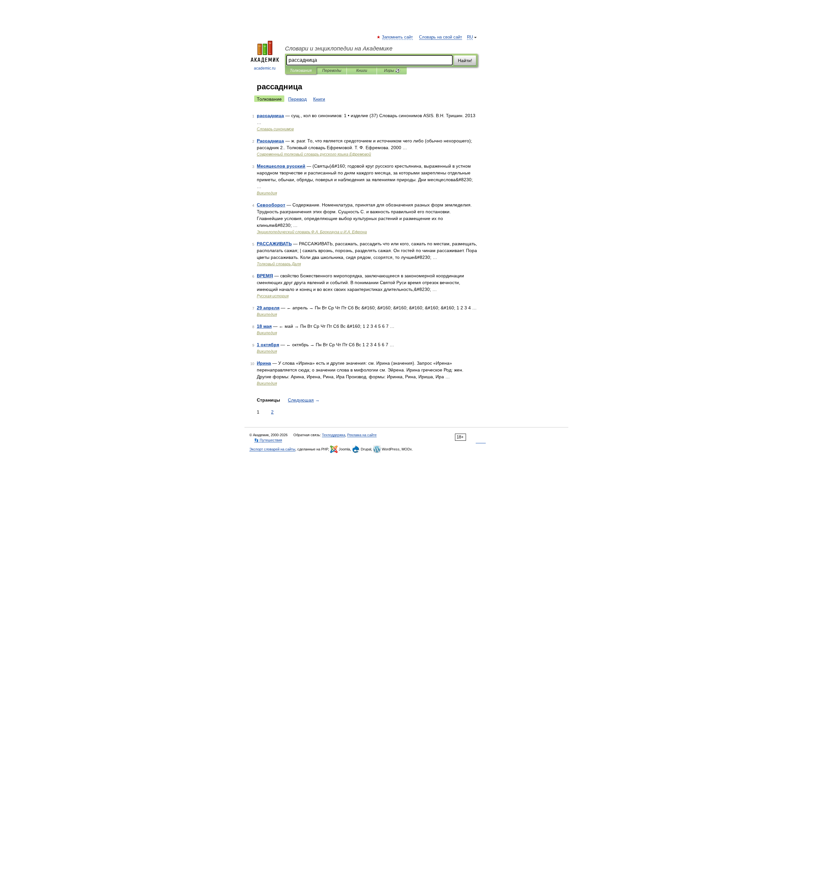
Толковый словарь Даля (279, 264)
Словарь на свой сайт (440, 37)
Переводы (331, 70)
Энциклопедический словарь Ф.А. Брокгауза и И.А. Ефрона (312, 232)
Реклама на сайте (362, 435)
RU (470, 37)
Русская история (273, 296)
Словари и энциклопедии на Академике (338, 48)
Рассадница (270, 140)
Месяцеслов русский (281, 166)
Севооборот (271, 204)
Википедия (267, 193)
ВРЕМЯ (265, 275)
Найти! (465, 60)
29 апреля (268, 307)
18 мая (264, 326)
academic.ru (265, 68)
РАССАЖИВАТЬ (274, 243)
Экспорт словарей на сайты (272, 449)
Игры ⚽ (392, 70)
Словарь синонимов (275, 129)
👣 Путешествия (268, 440)
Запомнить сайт (397, 37)
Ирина (264, 363)
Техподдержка (333, 435)
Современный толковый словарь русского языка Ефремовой (314, 154)
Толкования (301, 70)
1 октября (268, 344)
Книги (361, 70)
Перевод (297, 99)
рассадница (270, 115)
